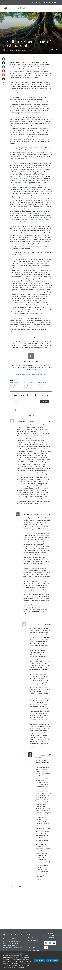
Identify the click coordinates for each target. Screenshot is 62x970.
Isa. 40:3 (41, 139)
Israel (12, 410)
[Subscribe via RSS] (46, 947)
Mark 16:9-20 (32, 449)
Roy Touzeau (28, 514)
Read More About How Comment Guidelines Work (30, 374)
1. (10, 341)
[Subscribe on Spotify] (50, 943)
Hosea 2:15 (24, 311)
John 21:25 (20, 484)
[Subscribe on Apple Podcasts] (46, 943)
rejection (26, 410)
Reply (49, 421)
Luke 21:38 (42, 462)
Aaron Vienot (22, 421)
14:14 (19, 178)
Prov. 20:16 (39, 828)
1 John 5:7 (44, 857)
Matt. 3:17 (19, 235)
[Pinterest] (3, 70)
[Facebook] (3, 58)
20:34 (27, 178)
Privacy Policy (52, 960)
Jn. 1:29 (20, 143)
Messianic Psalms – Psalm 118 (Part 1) (14, 383)
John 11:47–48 (15, 93)
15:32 (23, 178)
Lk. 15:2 (41, 170)
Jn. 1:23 (36, 139)
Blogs (5, 37)
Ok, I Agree (39, 960)
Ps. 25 (43, 314)
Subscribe (44, 401)
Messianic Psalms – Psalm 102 (42, 383)
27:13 (47, 828)
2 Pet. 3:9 (23, 222)
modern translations (42, 862)
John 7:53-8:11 (44, 477)
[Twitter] (3, 62)
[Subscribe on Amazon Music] (54, 943)
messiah (19, 410)
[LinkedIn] (3, 66)
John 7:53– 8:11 (41, 213)
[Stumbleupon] (3, 74)
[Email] (3, 79)
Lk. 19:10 (36, 170)
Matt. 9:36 (13, 178)
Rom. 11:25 (22, 320)
